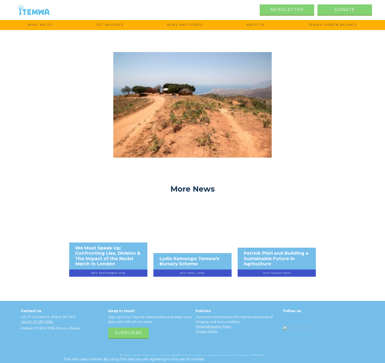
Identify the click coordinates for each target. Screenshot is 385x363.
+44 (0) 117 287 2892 (37, 322)
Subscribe (128, 332)
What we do (40, 25)
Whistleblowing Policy (213, 327)
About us (255, 25)
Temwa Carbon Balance (332, 25)
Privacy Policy (207, 331)
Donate (345, 9)
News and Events (185, 25)
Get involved (110, 25)
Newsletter (287, 9)
